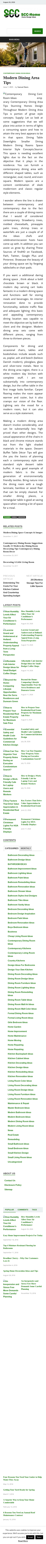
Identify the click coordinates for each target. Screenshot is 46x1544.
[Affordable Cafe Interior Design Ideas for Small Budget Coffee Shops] (11, 661)
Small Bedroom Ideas (18, 1148)
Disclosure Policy (12, 1185)
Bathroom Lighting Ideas (20, 873)
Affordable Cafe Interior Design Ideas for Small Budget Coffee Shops (31, 663)
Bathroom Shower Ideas (19, 891)
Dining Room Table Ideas (20, 1000)
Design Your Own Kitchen (20, 970)
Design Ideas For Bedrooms (21, 965)
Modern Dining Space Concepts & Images (22, 532)
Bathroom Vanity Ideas (19, 905)
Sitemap (8, 1189)
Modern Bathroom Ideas (19, 1112)
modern (21, 517)
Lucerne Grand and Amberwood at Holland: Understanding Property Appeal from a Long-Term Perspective (31, 635)
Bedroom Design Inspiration (21, 914)
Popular (9, 1210)
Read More (23, 1541)
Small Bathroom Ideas (18, 1144)
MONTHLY (26, 848)
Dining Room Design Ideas (21, 979)
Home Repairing (16, 1045)
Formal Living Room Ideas (20, 1018)
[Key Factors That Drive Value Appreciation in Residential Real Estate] (11, 801)
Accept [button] (30, 1537)
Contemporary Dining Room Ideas (16, 73)
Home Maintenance (17, 1036)
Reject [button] (39, 1537)
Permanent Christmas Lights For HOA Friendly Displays (30, 822)
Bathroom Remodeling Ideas (22, 882)
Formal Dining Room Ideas (21, 1013)
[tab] (11, 848)
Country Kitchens (16, 961)
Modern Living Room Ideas (21, 1126)
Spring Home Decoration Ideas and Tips (20, 1271)
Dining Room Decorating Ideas (23, 974)
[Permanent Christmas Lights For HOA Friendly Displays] (11, 819)
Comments (23, 1210)
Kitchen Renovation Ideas (20, 1076)
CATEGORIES (12, 848)
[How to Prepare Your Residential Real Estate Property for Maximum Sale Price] (11, 708)
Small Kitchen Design (18, 1153)
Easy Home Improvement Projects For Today (23, 1235)
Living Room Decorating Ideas (22, 1085)
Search (37, 31)
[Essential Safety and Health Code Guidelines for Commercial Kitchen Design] (11, 729)
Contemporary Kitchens (19, 948)
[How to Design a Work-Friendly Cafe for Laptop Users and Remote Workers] (11, 776)
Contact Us (9, 1180)
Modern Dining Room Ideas (21, 1121)
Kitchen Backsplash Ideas (20, 1054)
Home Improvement (17, 1031)
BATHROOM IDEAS (17, 864)
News (10, 1130)
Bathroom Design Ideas (19, 860)
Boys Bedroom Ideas (18, 927)
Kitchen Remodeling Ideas (20, 1072)
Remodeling (14, 1139)
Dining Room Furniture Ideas (22, 983)
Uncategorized (15, 1162)
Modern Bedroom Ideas (19, 1117)
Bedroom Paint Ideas (18, 918)
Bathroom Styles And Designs (22, 896)
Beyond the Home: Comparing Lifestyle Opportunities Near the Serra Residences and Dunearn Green (31, 684)
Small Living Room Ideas (20, 1157)
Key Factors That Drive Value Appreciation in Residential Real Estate (31, 803)
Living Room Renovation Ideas (23, 1099)
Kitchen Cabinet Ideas (18, 1058)
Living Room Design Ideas (20, 1090)
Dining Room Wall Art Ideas (21, 1004)
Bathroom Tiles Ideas (18, 900)
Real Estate (13, 1135)
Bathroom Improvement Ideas (22, 869)
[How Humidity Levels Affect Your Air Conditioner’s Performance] (11, 612)
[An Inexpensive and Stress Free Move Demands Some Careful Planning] (11, 1281)
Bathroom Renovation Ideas (21, 887)
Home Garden (14, 1027)
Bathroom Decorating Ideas (21, 855)
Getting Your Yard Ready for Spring (19, 1490)
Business (12, 932)
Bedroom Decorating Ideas (21, 909)
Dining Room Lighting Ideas (21, 988)
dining (14, 517)
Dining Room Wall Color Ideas (22, 1009)
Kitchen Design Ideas (18, 1067)
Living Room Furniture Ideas (21, 1094)
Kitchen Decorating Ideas (20, 1063)
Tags (34, 1210)
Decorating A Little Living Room (18, 562)
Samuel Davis (23, 87)
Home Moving (14, 1040)
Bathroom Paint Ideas (18, 878)
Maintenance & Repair (18, 1103)
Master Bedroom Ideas (19, 1108)
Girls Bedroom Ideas (18, 1022)
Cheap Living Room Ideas (20, 936)
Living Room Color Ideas (20, 1081)
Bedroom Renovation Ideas (21, 923)
